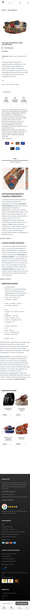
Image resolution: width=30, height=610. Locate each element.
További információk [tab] (15, 162)
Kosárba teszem (23, 603)
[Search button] (20, 3)
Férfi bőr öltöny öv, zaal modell (8, 409)
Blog (3, 524)
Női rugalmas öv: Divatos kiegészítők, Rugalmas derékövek (12, 123)
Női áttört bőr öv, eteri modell (21, 438)
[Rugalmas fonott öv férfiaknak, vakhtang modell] (8, 428)
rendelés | (5, 238)
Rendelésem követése (8, 494)
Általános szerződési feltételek (10, 534)
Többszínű (9, 138)
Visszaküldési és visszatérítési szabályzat (13, 531)
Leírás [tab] (15, 158)
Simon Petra (10, 47)
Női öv (19, 121)
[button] (6, 92)
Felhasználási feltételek (8, 558)
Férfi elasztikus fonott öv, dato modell (22, 409)
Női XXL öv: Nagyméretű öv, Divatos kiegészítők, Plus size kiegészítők (14, 126)
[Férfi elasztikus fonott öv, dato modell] (21, 399)
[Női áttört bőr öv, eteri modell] (21, 428)
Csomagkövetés (6, 556)
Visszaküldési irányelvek (8, 561)
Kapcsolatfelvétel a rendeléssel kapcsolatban (14, 497)
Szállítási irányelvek (7, 527)
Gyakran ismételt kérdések (9, 553)
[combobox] (13, 3)
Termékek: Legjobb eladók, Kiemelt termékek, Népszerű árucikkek (13, 134)
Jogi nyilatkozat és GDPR (9, 536)
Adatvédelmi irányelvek (8, 529)
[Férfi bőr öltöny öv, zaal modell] (8, 399)
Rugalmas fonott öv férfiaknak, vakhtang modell (8, 439)
